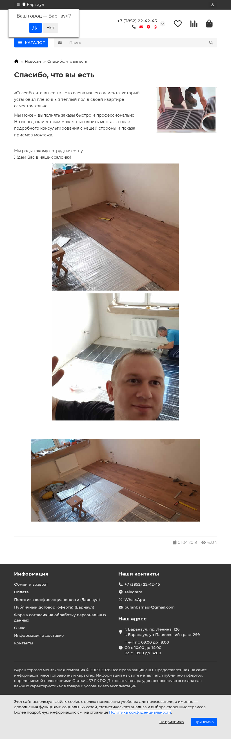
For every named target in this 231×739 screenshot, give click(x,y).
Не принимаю (171, 722)
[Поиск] (211, 42)
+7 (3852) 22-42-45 (137, 20)
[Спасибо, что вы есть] (186, 110)
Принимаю (204, 722)
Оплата (21, 592)
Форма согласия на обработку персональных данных (60, 617)
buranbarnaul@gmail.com (150, 607)
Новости (33, 61)
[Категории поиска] (60, 42)
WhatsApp (135, 599)
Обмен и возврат (31, 584)
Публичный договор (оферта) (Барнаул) (54, 607)
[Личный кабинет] (212, 5)
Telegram (133, 592)
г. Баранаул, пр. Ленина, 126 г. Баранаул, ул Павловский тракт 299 (162, 632)
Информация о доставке (39, 635)
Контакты (23, 643)
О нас (19, 627)
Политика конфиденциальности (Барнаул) (57, 599)
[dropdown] (18, 5)
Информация (31, 574)
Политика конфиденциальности (140, 712)
